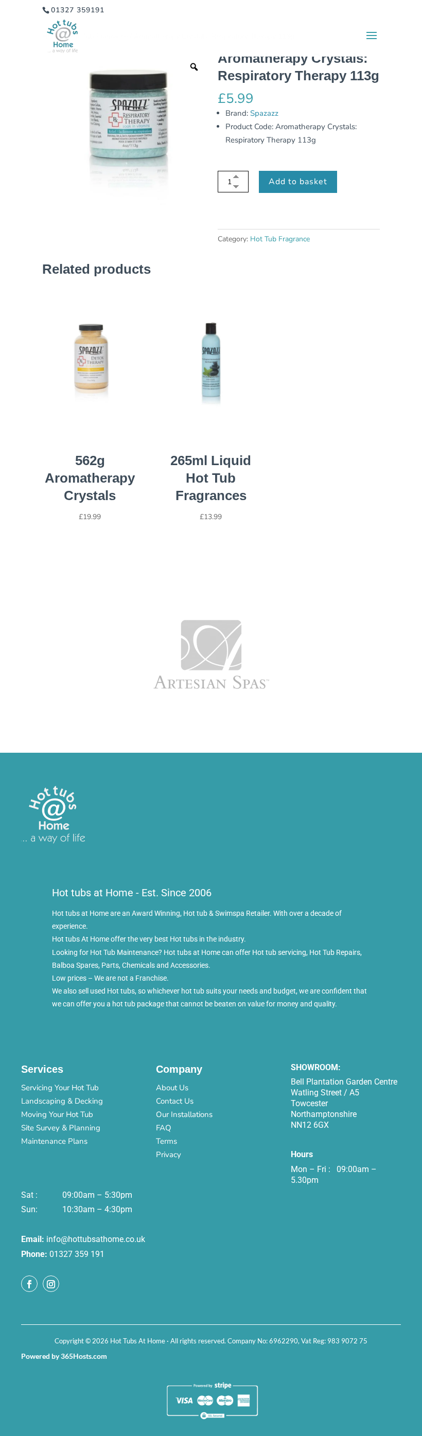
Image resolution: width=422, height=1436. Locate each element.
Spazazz (264, 113)
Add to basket (298, 181)
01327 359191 (77, 10)
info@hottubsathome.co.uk (95, 1239)
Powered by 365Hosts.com (64, 1356)
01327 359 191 (76, 1254)
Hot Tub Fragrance (280, 239)
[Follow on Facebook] (29, 1283)
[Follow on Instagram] (51, 1283)
